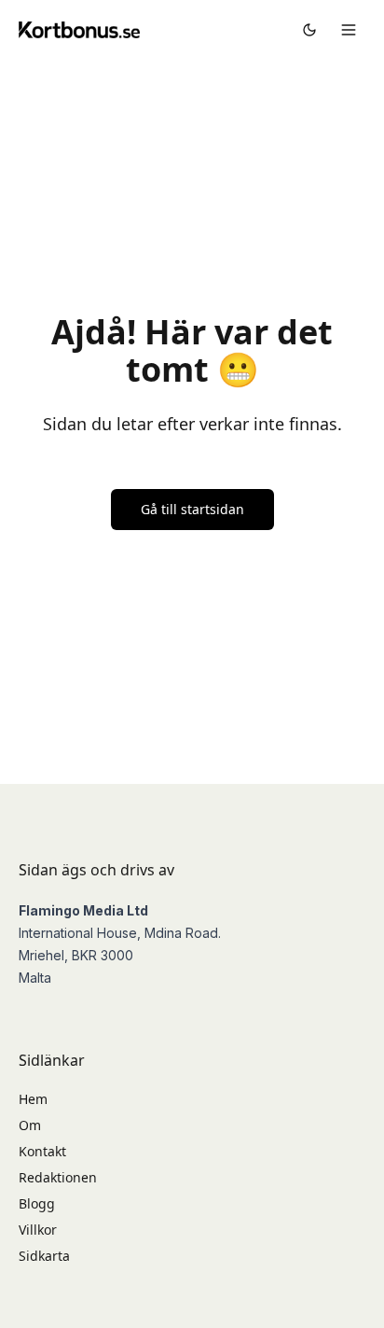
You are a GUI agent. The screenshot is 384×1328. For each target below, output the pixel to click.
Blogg (37, 1203)
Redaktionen (58, 1177)
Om (30, 1125)
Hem (33, 1099)
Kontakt (42, 1151)
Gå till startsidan (192, 509)
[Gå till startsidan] (79, 29)
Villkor (38, 1229)
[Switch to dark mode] (309, 30)
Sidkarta (44, 1256)
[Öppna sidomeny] (348, 30)
